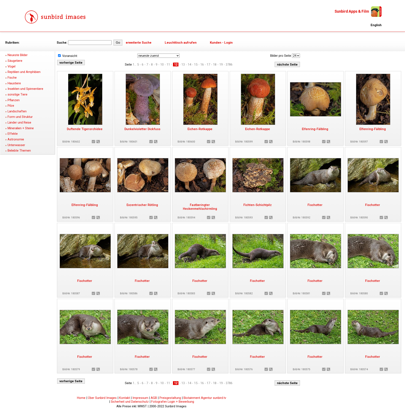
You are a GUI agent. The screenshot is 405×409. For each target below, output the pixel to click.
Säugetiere (15, 61)
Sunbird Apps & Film (352, 11)
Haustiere (14, 83)
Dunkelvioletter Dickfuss (142, 129)
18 (214, 64)
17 (208, 64)
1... (134, 64)
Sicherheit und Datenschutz (130, 402)
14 (189, 64)
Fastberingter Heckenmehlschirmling (200, 207)
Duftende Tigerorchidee (85, 129)
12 (175, 64)
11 (168, 64)
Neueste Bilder (18, 55)
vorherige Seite (70, 63)
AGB (154, 398)
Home (81, 398)
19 (221, 64)
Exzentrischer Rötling (142, 205)
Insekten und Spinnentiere (25, 89)
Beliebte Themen (19, 150)
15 (195, 64)
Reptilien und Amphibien (24, 72)
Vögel (11, 66)
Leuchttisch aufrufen (181, 42)
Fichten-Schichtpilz (257, 205)
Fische (12, 77)
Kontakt (124, 398)
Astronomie (16, 139)
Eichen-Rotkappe (200, 129)
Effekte (13, 134)
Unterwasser (16, 145)
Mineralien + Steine (21, 128)
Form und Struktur (20, 117)
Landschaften (17, 111)
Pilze (11, 106)
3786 (229, 64)
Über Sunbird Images (102, 398)
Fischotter (315, 205)
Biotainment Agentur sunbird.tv (205, 398)
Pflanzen (14, 100)
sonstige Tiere (17, 94)
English (376, 25)
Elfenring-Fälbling (315, 129)
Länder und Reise (19, 122)
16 (202, 64)
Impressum (140, 398)
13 (183, 64)
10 (162, 64)
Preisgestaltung (170, 398)
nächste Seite (287, 64)
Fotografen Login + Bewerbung (172, 402)
